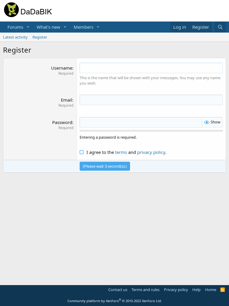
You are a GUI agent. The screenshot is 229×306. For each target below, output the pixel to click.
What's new (48, 27)
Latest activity (15, 37)
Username (61, 68)
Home (210, 289)
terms (121, 152)
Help (196, 289)
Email (66, 100)
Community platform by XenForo (114, 301)
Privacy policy (176, 289)
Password (62, 122)
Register (40, 37)
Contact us (117, 289)
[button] (28, 27)
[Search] (220, 27)
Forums (15, 27)
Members (83, 27)
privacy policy (151, 152)
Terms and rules (145, 289)
